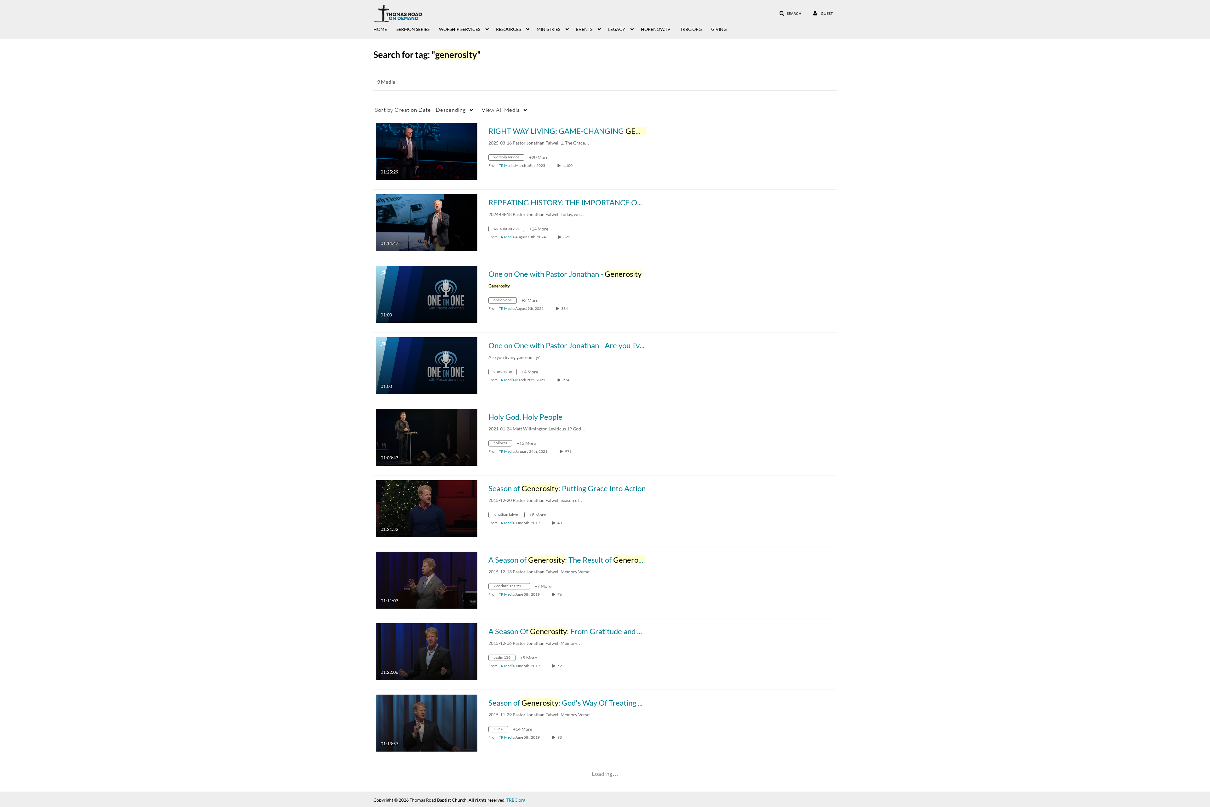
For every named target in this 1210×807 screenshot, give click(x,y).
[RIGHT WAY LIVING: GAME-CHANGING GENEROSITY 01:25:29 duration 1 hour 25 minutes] (426, 150)
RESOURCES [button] (508, 29)
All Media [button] (501, 109)
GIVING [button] (719, 29)
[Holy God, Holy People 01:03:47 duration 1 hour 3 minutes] (426, 436)
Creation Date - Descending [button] (420, 109)
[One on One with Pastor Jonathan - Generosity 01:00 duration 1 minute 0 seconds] (426, 293)
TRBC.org (515, 800)
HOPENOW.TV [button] (656, 29)
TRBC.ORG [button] (691, 29)
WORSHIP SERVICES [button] (459, 29)
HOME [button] (380, 29)
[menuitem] (384, 28)
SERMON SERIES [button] (412, 29)
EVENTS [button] (584, 29)
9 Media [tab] (386, 82)
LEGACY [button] (616, 29)
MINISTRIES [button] (548, 29)
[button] (790, 13)
